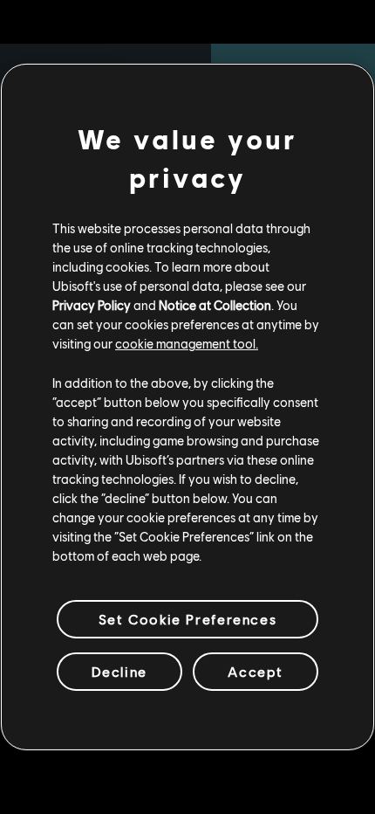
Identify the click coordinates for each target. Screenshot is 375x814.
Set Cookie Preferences (187, 618)
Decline (119, 671)
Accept (255, 671)
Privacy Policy (91, 305)
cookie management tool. (186, 343)
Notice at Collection (215, 305)
